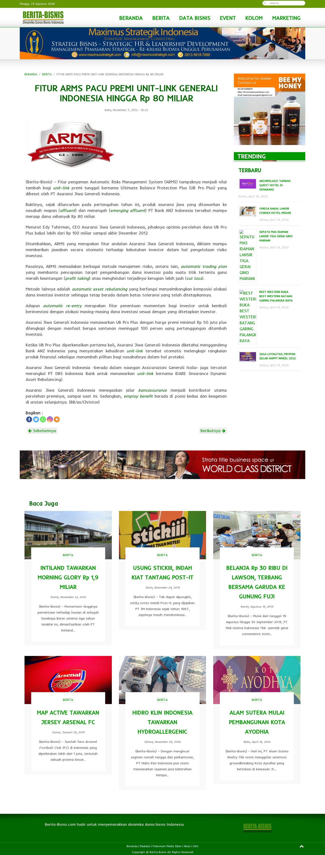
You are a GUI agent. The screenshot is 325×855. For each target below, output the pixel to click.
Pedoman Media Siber (167, 846)
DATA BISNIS (194, 18)
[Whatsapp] (43, 419)
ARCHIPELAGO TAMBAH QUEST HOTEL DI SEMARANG (275, 185)
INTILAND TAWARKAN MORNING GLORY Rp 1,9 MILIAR (68, 577)
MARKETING (286, 18)
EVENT (228, 18)
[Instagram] (50, 419)
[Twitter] (36, 419)
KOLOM (254, 18)
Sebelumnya (44, 430)
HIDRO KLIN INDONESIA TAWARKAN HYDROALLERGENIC (162, 722)
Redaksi (145, 846)
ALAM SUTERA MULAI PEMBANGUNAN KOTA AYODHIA (257, 722)
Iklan (187, 846)
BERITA (161, 18)
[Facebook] (29, 419)
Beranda (132, 846)
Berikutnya (211, 430)
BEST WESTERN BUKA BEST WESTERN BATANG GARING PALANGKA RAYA (276, 296)
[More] (57, 419)
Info (195, 846)
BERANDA (131, 18)
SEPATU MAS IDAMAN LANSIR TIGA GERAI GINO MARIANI (276, 236)
